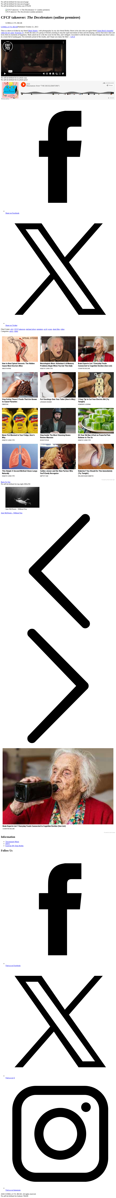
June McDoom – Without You (11, 513)
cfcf (11, 329)
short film (56, 329)
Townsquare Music (12, 842)
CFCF (72, 37)
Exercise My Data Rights (14, 846)
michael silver (31, 329)
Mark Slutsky (33, 31)
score (50, 329)
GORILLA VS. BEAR (9, 27)
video (62, 329)
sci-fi (45, 329)
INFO (7, 844)
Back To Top (5, 482)
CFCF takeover (19, 329)
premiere (40, 329)
